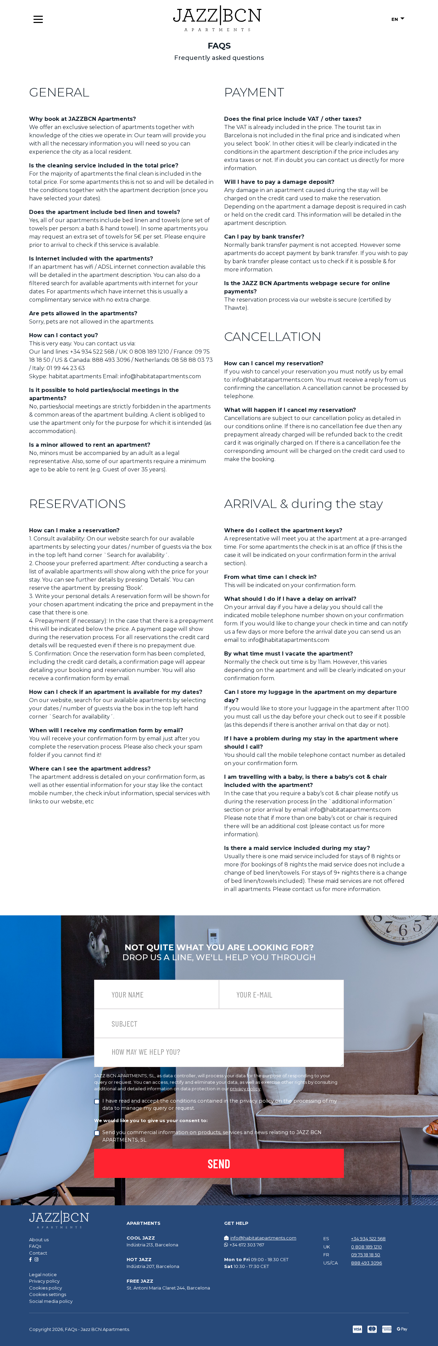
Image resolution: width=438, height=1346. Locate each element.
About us (39, 1239)
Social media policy (51, 1301)
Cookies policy (45, 1288)
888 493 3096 (366, 1263)
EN (395, 19)
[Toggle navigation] (38, 19)
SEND (219, 1163)
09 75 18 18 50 (365, 1254)
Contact (38, 1253)
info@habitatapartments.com (263, 1238)
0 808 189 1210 (366, 1246)
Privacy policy (44, 1281)
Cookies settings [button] (47, 1294)
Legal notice (43, 1274)
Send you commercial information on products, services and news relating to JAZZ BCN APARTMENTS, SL (212, 1136)
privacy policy (245, 1088)
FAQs (35, 1246)
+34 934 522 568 (368, 1238)
